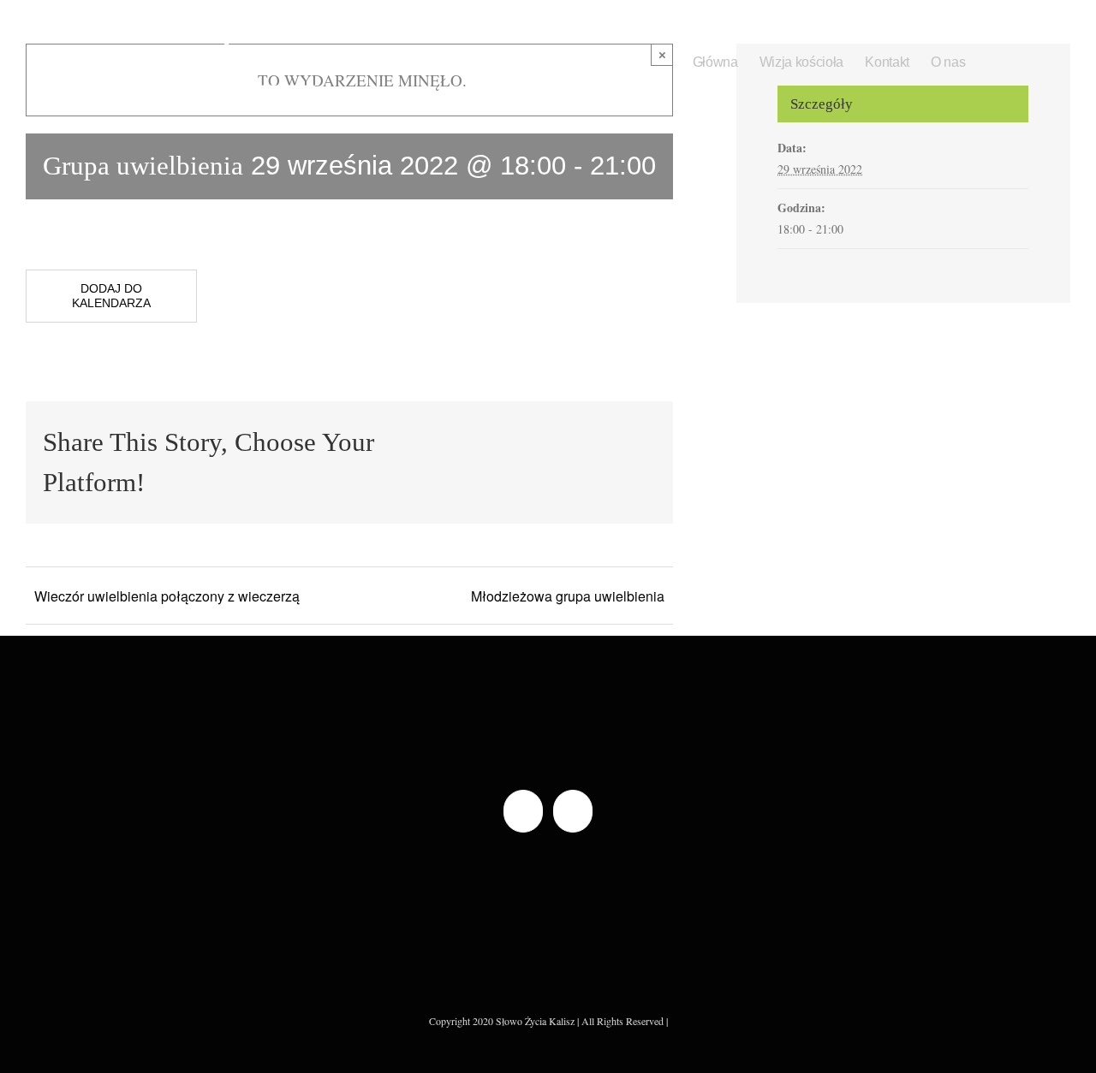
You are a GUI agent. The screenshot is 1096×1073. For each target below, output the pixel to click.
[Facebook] (523, 811)
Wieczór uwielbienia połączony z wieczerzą (167, 596)
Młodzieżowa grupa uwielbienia (567, 596)
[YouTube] (573, 811)
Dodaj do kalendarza (111, 296)
